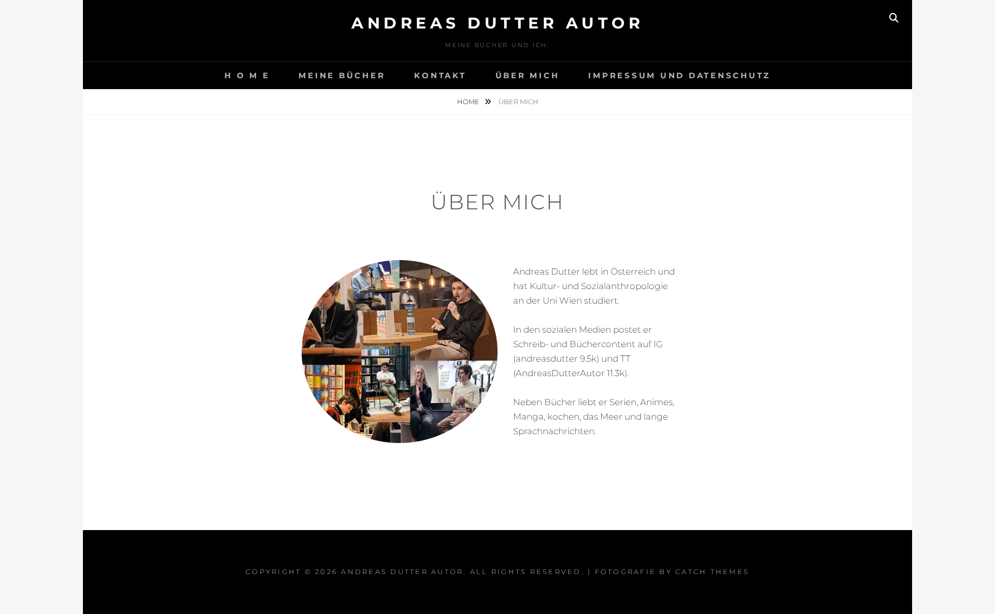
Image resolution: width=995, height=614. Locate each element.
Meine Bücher (341, 75)
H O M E (246, 75)
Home (469, 101)
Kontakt (440, 75)
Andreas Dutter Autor (497, 23)
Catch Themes (712, 571)
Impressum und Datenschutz (679, 75)
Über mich (527, 75)
